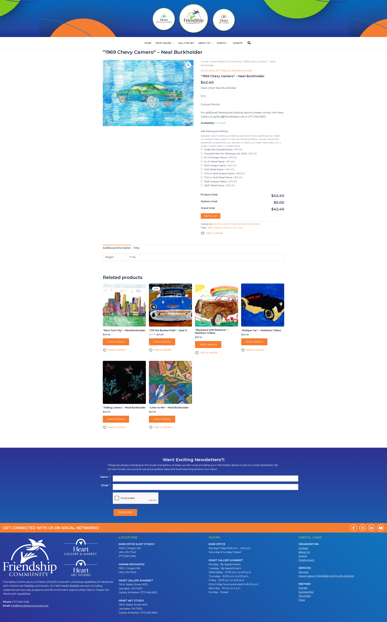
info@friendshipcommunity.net (30, 605)
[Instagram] (362, 527)
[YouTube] (380, 527)
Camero (227, 227)
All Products (234, 61)
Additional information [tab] (117, 248)
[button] (172, 43)
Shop (302, 600)
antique (217, 227)
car (234, 227)
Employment (307, 560)
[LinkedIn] (371, 527)
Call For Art (186, 43)
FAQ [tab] (136, 248)
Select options (116, 341)
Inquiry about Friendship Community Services (326, 576)
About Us (204, 43)
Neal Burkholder (242, 70)
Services (303, 572)
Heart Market (217, 61)
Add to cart (210, 215)
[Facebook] (353, 527)
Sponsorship (306, 592)
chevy (240, 227)
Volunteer (305, 596)
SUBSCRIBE (125, 512)
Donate (237, 43)
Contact (303, 548)
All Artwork (208, 70)
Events (221, 43)
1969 (209, 227)
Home (148, 43)
